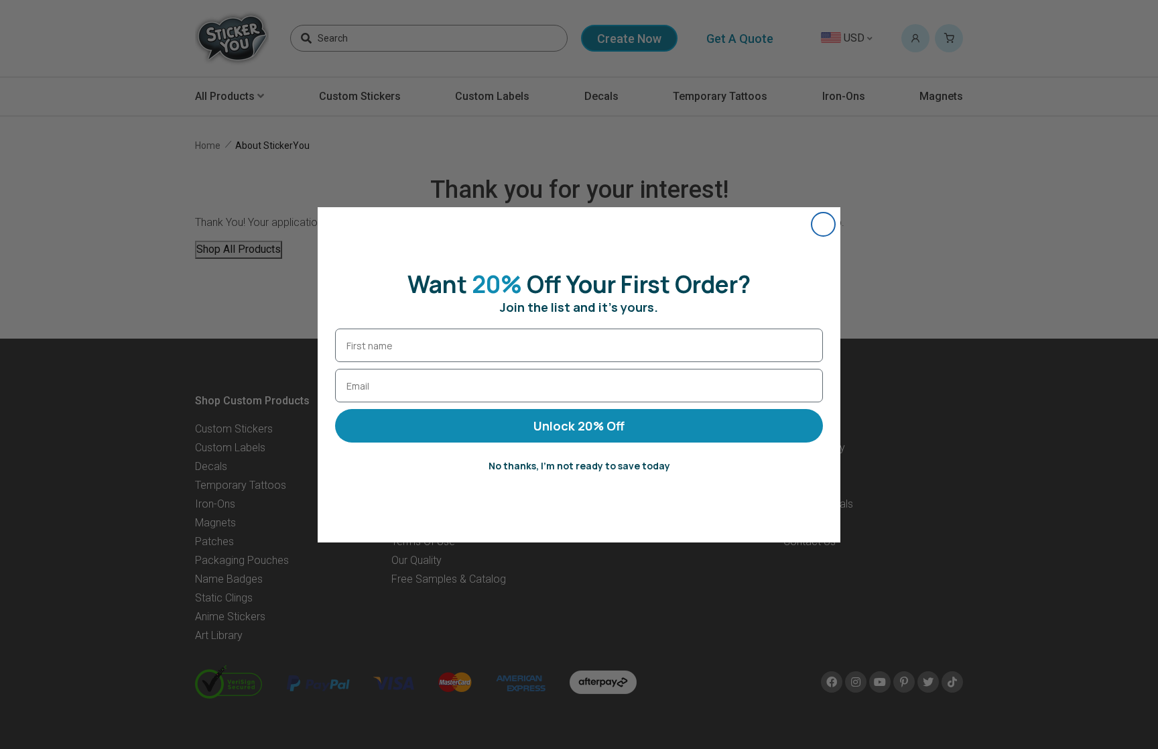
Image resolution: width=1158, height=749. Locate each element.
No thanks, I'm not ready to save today (579, 465)
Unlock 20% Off (579, 426)
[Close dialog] (823, 224)
